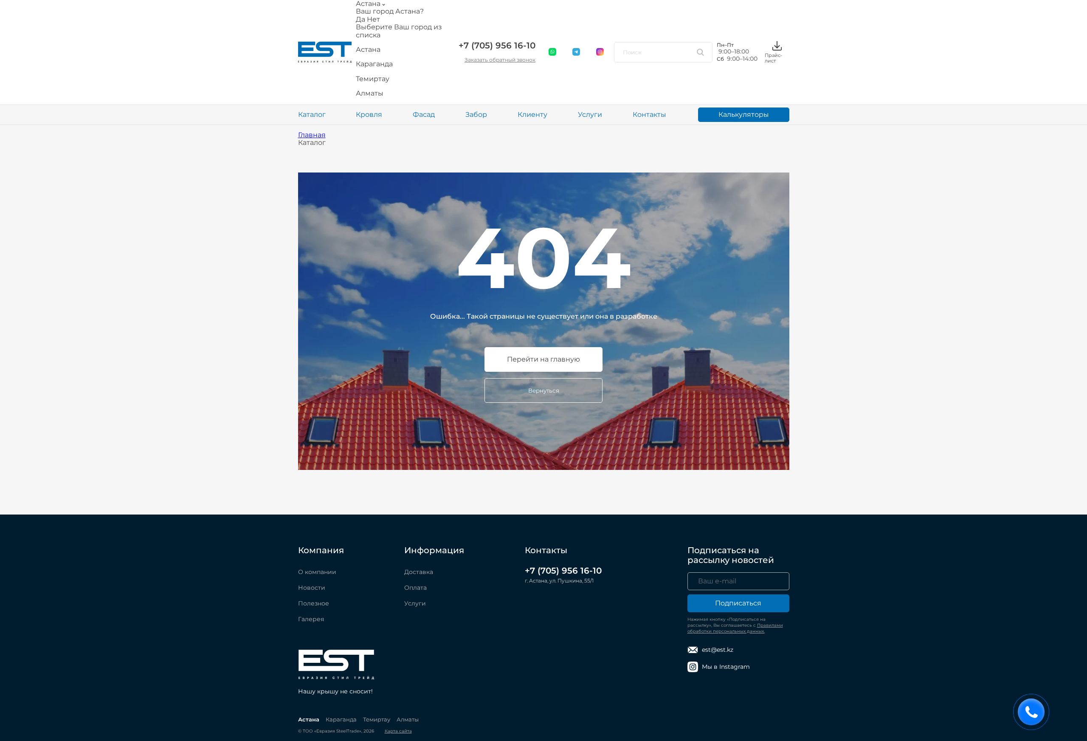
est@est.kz (717, 649)
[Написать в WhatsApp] (553, 52)
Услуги (590, 114)
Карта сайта (398, 731)
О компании (317, 572)
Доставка (418, 572)
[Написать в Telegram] (576, 52)
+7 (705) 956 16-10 (497, 45)
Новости (311, 587)
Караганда (341, 719)
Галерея (311, 619)
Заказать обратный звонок (500, 60)
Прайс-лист (773, 57)
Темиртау (376, 719)
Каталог (312, 114)
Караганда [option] (374, 64)
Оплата (415, 587)
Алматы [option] (369, 93)
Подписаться (738, 603)
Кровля (369, 114)
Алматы (408, 719)
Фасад (424, 114)
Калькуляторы (743, 114)
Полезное (313, 603)
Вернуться (543, 390)
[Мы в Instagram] (600, 52)
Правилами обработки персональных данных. (735, 628)
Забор (476, 114)
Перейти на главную (543, 359)
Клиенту (532, 114)
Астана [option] (368, 50)
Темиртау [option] (372, 79)
